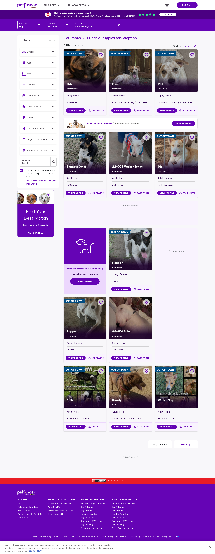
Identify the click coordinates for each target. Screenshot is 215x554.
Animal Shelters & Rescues (60, 510)
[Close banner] (41, 14)
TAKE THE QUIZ (183, 123)
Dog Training (86, 524)
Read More (85, 281)
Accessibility (135, 536)
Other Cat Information (122, 528)
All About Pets (77, 5)
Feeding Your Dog (89, 514)
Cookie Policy (148, 536)
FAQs (20, 503)
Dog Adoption (87, 507)
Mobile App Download (28, 507)
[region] (107, 547)
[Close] (210, 547)
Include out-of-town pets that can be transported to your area (41, 173)
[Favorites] (167, 5)
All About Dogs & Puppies (92, 503)
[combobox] (29, 25)
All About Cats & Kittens (123, 503)
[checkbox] (21, 170)
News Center (23, 510)
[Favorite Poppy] (101, 302)
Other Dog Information (91, 528)
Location (79, 23)
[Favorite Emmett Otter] (101, 137)
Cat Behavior (118, 517)
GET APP (168, 14)
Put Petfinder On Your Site (29, 514)
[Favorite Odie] (101, 54)
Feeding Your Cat (120, 514)
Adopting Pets (55, 507)
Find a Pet (50, 5)
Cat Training (118, 524)
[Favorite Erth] (101, 371)
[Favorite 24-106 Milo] (146, 302)
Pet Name (26, 160)
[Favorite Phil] (192, 54)
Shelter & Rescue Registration (46, 536)
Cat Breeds (117, 510)
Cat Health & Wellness (122, 521)
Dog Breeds (86, 510)
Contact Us (22, 517)
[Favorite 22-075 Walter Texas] (146, 137)
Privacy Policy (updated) (117, 536)
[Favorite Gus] (146, 54)
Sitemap (64, 536)
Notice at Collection (96, 536)
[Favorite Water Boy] (192, 371)
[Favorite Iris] (192, 137)
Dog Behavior (86, 517)
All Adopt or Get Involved (60, 503)
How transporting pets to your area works (41, 182)
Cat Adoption (118, 507)
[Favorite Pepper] (146, 233)
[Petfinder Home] (27, 5)
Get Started (35, 232)
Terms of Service (78, 536)
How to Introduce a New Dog (85, 268)
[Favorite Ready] (146, 371)
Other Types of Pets (57, 514)
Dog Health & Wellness (91, 521)
